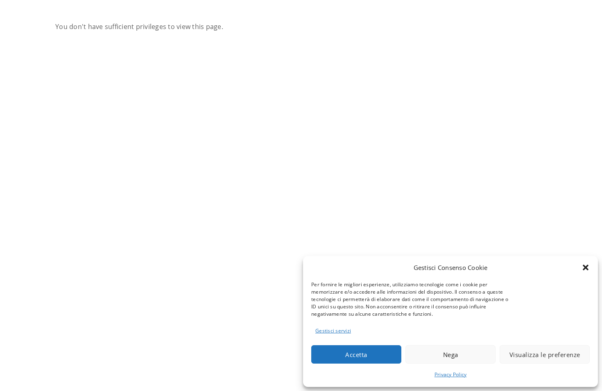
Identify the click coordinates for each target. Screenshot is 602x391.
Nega (450, 355)
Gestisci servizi (333, 330)
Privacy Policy (451, 374)
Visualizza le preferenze (544, 355)
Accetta (356, 355)
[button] (586, 267)
